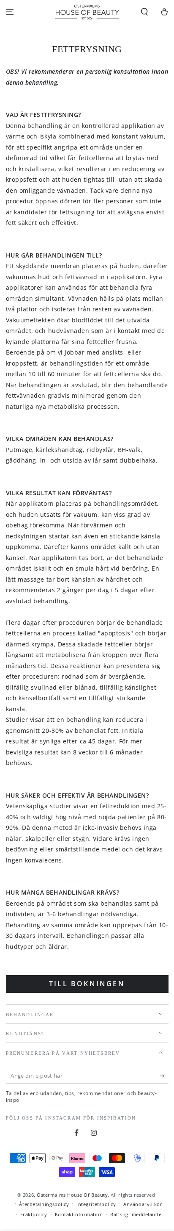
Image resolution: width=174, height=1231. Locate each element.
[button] (144, 12)
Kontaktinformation (79, 1214)
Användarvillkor (142, 1204)
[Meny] (10, 12)
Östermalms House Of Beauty (72, 1195)
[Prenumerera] (164, 1075)
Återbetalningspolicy (44, 1204)
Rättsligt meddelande (135, 1214)
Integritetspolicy (96, 1204)
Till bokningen (87, 983)
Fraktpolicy (33, 1214)
